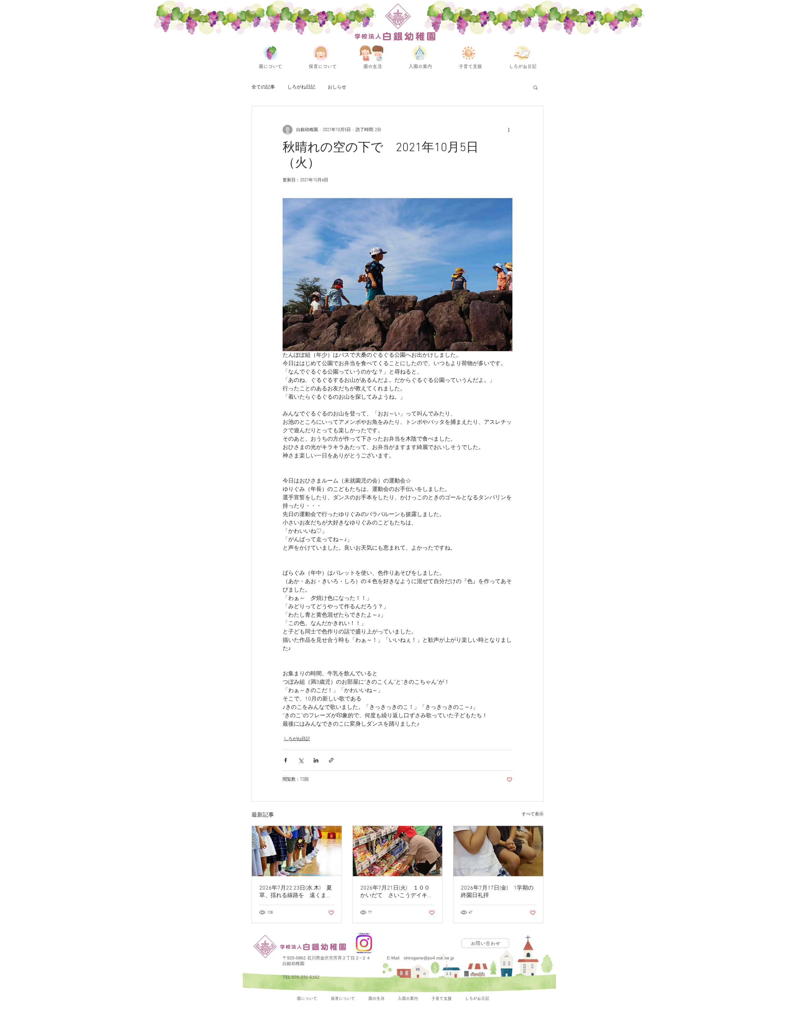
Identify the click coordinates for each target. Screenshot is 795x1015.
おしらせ (337, 87)
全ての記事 (263, 87)
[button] (535, 87)
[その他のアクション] (508, 130)
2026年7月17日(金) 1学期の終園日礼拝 (497, 892)
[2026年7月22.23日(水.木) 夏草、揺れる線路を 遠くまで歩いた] (297, 851)
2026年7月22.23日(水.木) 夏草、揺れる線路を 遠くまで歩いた (295, 892)
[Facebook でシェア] (285, 760)
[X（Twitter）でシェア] (301, 760)
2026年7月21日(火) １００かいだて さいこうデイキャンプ (396, 892)
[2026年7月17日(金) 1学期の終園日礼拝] (498, 851)
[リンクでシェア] (331, 760)
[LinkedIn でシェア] (316, 760)
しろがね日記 (301, 87)
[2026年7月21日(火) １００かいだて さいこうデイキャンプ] (398, 851)
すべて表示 (532, 814)
